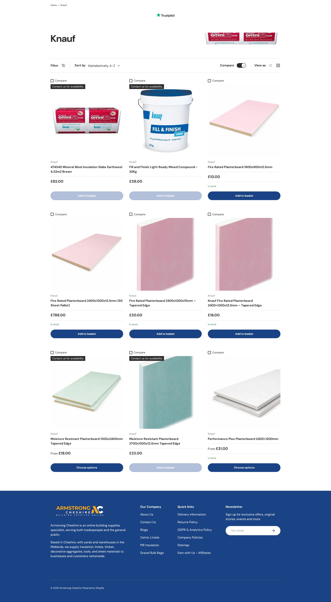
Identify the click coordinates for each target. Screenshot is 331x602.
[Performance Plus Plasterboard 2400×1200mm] (244, 392)
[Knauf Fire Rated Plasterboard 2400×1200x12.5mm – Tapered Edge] (244, 254)
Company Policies (190, 537)
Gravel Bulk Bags (152, 553)
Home (54, 5)
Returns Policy (188, 522)
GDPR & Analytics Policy (195, 530)
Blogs (144, 530)
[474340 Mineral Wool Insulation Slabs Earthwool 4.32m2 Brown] (87, 120)
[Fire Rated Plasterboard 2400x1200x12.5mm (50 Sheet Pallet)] (87, 254)
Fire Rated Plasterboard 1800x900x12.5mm (240, 167)
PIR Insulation (149, 545)
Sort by (80, 65)
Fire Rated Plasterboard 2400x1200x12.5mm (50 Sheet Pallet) (87, 303)
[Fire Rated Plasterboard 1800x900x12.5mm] (244, 120)
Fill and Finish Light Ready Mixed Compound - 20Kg (163, 169)
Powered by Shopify (93, 588)
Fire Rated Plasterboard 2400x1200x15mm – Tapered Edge (162, 303)
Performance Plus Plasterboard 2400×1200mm (243, 439)
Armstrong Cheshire (70, 588)
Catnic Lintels (149, 537)
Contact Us (148, 522)
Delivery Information (192, 514)
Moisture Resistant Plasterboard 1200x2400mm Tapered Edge (87, 441)
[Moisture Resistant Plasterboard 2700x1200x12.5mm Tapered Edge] (165, 392)
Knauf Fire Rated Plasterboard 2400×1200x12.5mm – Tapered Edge (235, 303)
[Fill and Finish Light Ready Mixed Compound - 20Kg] (165, 120)
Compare (227, 65)
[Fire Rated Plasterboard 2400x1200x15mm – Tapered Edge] (165, 254)
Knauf (64, 5)
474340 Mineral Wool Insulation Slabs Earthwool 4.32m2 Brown (86, 169)
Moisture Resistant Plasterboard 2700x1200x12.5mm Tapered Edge (154, 441)
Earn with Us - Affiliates (194, 553)
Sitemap (183, 545)
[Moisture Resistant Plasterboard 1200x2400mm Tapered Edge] (87, 392)
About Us (146, 514)
